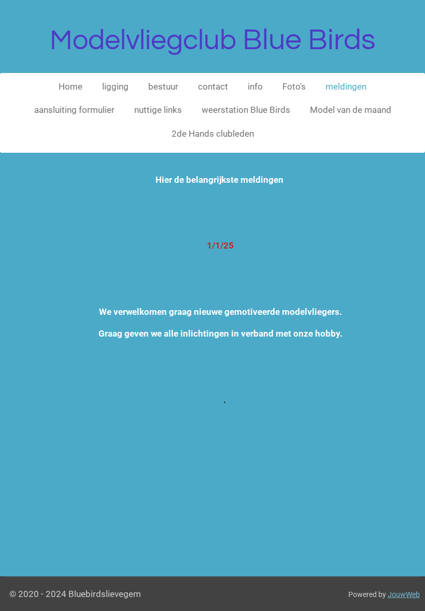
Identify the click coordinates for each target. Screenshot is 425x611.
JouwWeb (404, 594)
